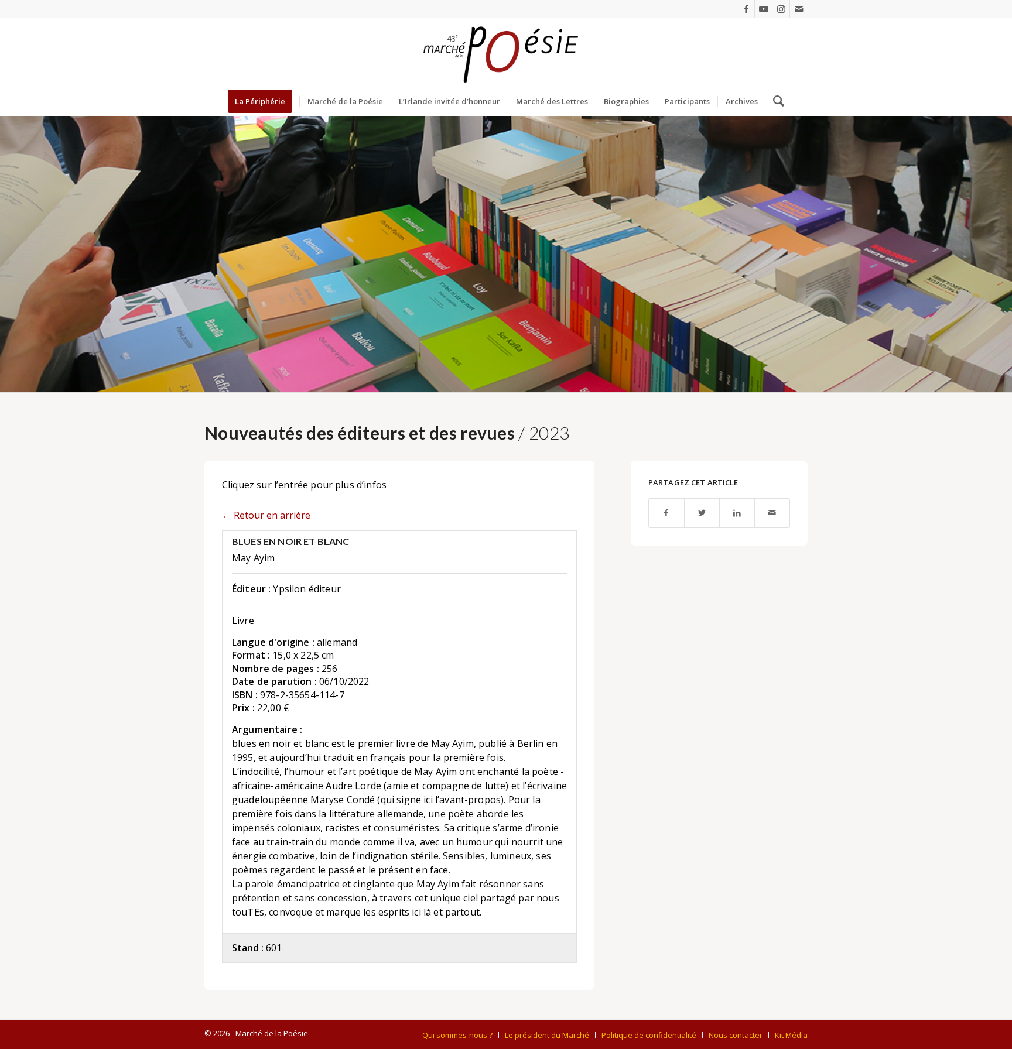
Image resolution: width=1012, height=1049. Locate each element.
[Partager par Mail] (772, 513)
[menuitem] (263, 101)
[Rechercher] (774, 101)
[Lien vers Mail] (799, 9)
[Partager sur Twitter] (702, 513)
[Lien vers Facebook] (745, 9)
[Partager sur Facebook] (666, 513)
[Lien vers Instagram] (780, 9)
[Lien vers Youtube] (763, 9)
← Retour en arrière (266, 515)
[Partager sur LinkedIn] (737, 513)
